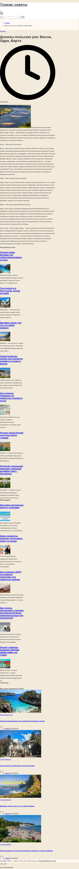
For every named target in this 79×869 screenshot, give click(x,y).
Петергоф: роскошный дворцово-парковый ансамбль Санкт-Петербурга (11, 470)
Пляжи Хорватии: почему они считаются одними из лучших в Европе (11, 360)
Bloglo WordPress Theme (47, 861)
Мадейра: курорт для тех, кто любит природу (10, 325)
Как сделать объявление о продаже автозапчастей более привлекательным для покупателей (12, 613)
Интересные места (6, 715)
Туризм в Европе (5, 759)
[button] (20, 17)
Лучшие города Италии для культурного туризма (11, 435)
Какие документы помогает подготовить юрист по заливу (11, 538)
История (3, 31)
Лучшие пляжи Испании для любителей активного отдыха (11, 256)
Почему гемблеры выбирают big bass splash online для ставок (9, 651)
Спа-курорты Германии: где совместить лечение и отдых (11, 397)
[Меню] (1, 10)
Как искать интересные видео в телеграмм (11, 506)
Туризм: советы (13, 4)
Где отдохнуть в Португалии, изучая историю (10, 291)
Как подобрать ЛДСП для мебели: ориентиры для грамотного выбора (10, 576)
